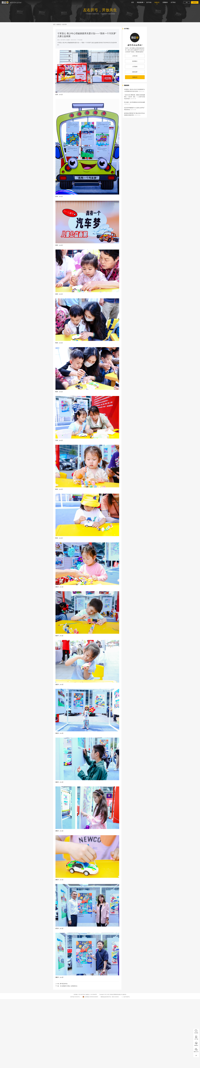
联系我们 (134, 61)
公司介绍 (134, 56)
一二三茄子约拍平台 (125, 996)
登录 (187, 2)
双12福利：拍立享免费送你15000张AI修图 (134, 103)
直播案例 (165, 2)
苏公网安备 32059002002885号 (91, 996)
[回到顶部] (196, 1055)
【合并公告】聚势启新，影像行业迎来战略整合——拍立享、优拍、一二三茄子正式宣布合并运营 (134, 96)
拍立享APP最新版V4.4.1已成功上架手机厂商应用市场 (134, 108)
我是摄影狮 (140, 2)
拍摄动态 (156, 2)
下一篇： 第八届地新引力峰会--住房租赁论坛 (66, 986)
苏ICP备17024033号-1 (75, 996)
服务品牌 (134, 72)
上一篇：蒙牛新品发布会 (61, 983)
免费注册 (195, 2)
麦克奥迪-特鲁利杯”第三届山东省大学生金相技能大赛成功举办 (134, 114)
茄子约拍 (148, 2)
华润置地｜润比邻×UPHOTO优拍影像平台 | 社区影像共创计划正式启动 (134, 90)
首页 (132, 2)
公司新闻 (134, 66)
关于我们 (173, 2)
